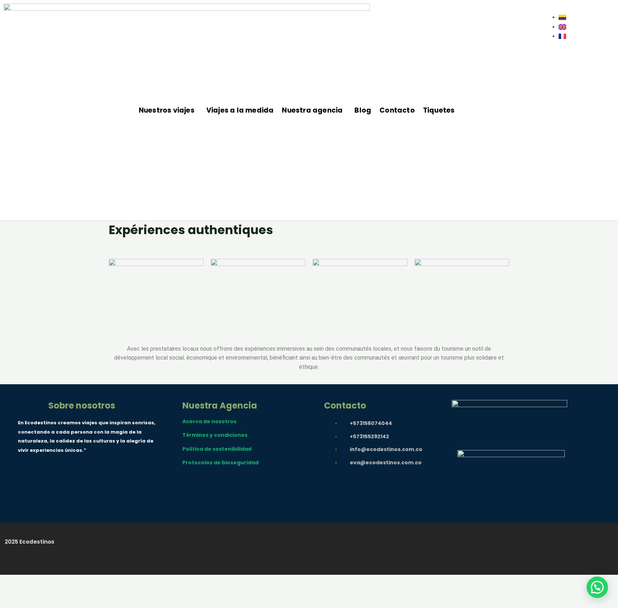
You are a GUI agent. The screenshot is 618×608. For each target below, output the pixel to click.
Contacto (397, 110)
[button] (168, 110)
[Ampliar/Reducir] (12, 589)
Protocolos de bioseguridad (220, 462)
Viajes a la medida (240, 110)
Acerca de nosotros (209, 421)
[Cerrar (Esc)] (88, 589)
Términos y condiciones (214, 435)
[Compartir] (63, 589)
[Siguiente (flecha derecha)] (37, 602)
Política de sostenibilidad (216, 449)
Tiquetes (439, 110)
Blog (362, 110)
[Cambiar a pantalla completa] (37, 589)
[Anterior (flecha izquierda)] (12, 602)
